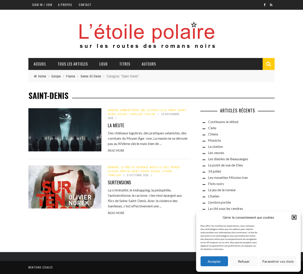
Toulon (149, 114)
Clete (212, 128)
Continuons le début (223, 122)
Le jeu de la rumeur (222, 190)
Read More (116, 150)
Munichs (214, 140)
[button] (294, 217)
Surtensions (119, 182)
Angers (113, 110)
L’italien (213, 196)
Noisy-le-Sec (159, 167)
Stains (167, 171)
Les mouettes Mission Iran (228, 177)
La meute (116, 125)
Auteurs (149, 64)
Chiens (213, 134)
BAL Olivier (149, 110)
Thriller (135, 114)
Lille (163, 110)
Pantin (125, 171)
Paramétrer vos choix (278, 261)
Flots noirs (216, 183)
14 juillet (214, 171)
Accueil (40, 64)
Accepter (214, 261)
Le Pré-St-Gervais (134, 167)
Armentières (130, 110)
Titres (124, 64)
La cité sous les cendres (225, 208)
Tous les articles (73, 64)
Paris (172, 110)
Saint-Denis (140, 171)
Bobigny (113, 167)
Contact (85, 4)
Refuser (244, 261)
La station (215, 146)
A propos (65, 4)
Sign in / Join (42, 4)
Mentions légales (40, 267)
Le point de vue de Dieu (225, 165)
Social (123, 114)
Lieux (103, 64)
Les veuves (216, 153)
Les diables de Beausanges (228, 159)
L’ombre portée (219, 202)
